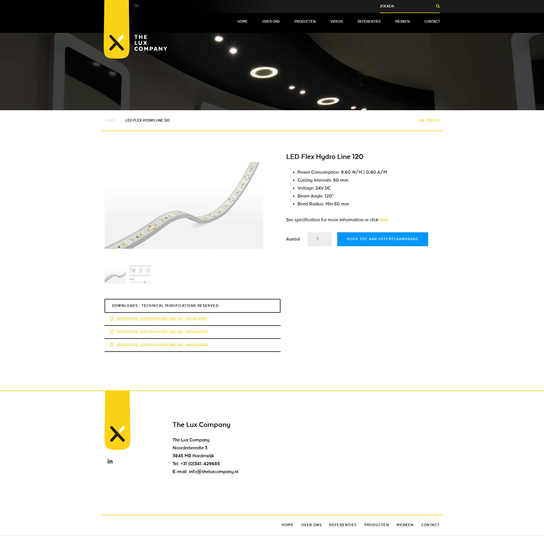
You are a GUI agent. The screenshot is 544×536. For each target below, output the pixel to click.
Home (242, 22)
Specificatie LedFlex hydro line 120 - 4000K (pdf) (162, 345)
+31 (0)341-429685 (200, 463)
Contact (432, 22)
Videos (336, 22)
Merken (402, 22)
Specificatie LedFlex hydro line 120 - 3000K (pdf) (162, 332)
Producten (305, 22)
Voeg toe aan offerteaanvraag (382, 239)
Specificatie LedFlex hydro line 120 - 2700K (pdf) (161, 319)
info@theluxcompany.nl (213, 471)
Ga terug (429, 120)
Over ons (271, 22)
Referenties (369, 22)
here (383, 219)
